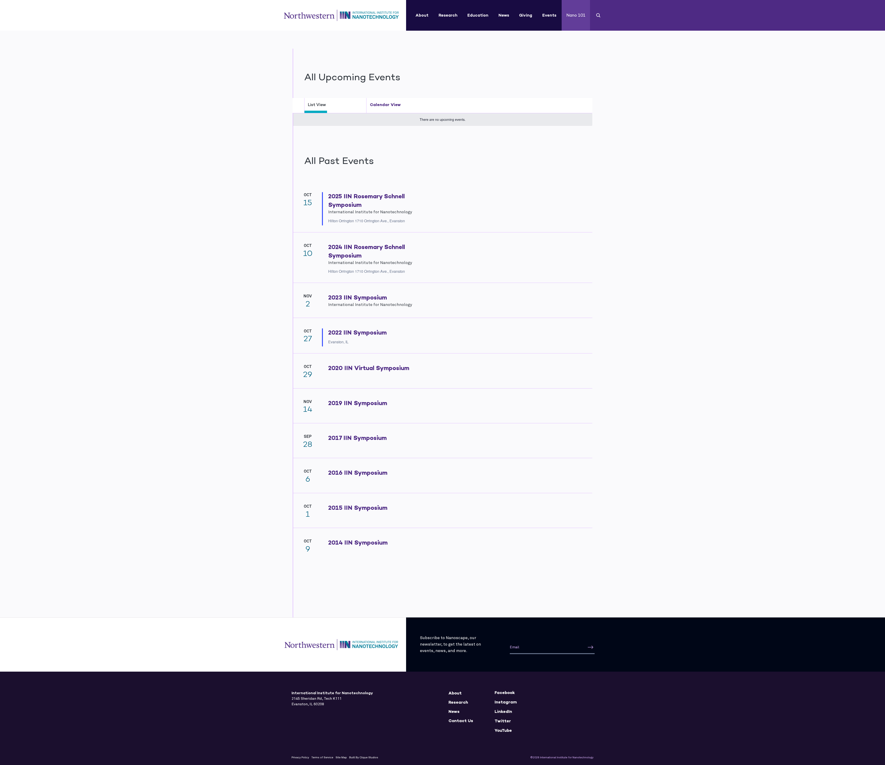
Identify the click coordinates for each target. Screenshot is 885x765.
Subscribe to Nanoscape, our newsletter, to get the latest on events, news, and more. (450, 644)
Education (477, 15)
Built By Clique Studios (363, 757)
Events (549, 15)
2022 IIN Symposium (357, 332)
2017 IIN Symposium (357, 438)
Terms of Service (322, 757)
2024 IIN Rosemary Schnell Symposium (366, 251)
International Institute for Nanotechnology (341, 15)
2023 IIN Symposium (357, 297)
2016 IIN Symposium (357, 472)
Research (448, 15)
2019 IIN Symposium (357, 403)
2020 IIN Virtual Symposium (368, 368)
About (422, 15)
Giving (525, 15)
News (504, 15)
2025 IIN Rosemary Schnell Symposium (366, 200)
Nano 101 (575, 15)
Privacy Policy (300, 757)
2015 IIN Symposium (357, 507)
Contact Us (460, 720)
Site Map (341, 757)
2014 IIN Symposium (358, 542)
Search (598, 15)
